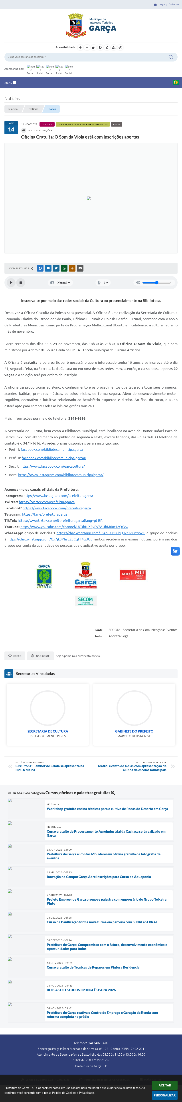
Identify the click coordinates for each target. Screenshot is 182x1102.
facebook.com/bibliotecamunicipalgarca (52, 449)
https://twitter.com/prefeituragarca (47, 502)
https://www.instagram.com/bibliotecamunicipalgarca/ (60, 475)
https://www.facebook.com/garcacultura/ (52, 466)
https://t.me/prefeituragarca (44, 514)
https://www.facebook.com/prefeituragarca (57, 508)
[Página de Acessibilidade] (120, 47)
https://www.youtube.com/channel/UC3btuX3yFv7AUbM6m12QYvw (74, 527)
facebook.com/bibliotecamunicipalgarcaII (54, 458)
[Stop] (20, 282)
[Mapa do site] (114, 47)
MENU (8, 82)
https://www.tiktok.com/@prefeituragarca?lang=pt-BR (60, 520)
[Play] (11, 282)
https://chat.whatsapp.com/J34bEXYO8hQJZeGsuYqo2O (101, 533)
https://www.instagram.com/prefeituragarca (58, 496)
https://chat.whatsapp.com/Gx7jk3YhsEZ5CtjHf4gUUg (50, 539)
